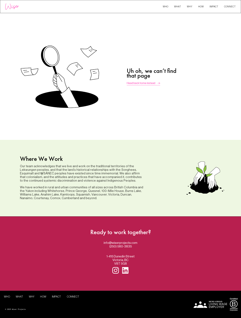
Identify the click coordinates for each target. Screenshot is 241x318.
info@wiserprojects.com (120, 242)
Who (165, 7)
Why (189, 7)
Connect (230, 7)
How (201, 7)
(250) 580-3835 (120, 246)
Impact (214, 7)
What (177, 7)
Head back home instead (141, 83)
